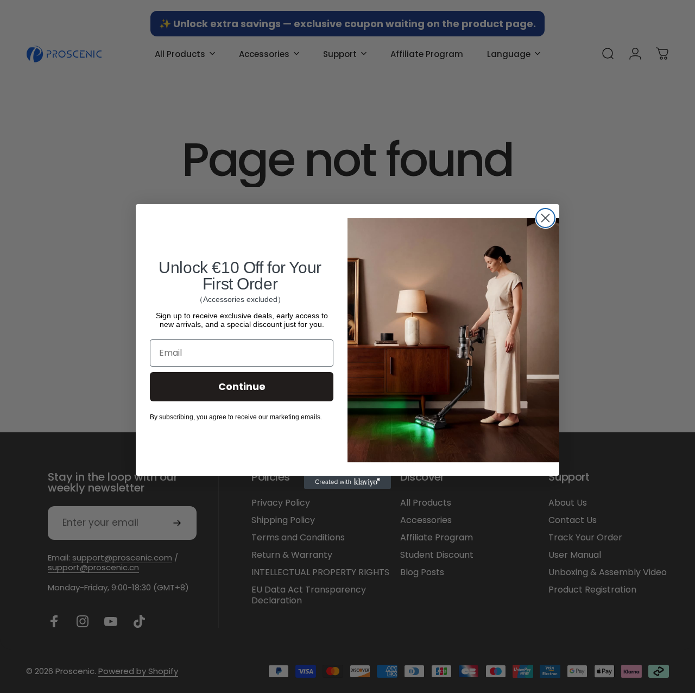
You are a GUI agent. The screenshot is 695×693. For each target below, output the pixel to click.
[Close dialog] (545, 218)
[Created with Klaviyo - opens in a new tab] (347, 482)
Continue (242, 386)
